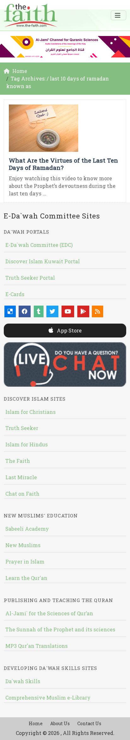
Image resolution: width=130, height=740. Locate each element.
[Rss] (97, 311)
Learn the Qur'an (26, 578)
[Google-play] (83, 311)
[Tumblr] (39, 311)
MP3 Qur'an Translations (36, 645)
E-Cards (14, 294)
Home (36, 723)
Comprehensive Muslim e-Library (48, 697)
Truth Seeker (21, 428)
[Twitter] (52, 311)
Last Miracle (21, 477)
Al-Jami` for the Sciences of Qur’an (49, 613)
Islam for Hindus (26, 444)
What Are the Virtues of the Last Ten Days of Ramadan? (63, 163)
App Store (69, 330)
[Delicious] (10, 311)
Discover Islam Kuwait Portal (42, 261)
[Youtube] (68, 311)
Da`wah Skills (22, 681)
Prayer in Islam (24, 561)
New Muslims (22, 545)
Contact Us (89, 723)
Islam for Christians (30, 412)
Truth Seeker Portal (30, 277)
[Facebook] (25, 311)
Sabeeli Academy (27, 528)
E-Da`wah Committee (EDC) (39, 245)
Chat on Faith (22, 493)
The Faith (17, 460)
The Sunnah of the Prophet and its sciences (60, 629)
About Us (60, 723)
